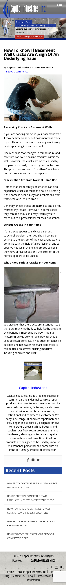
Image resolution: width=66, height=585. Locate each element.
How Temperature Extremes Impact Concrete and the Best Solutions (28, 510)
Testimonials (33, 580)
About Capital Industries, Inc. (32, 571)
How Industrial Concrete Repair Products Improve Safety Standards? (30, 498)
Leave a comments (17, 71)
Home (10, 571)
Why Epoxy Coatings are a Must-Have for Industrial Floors (32, 485)
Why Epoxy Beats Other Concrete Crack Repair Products (31, 523)
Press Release (44, 576)
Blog (6, 576)
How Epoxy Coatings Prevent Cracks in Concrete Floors (31, 536)
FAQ (30, 576)
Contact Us (18, 576)
